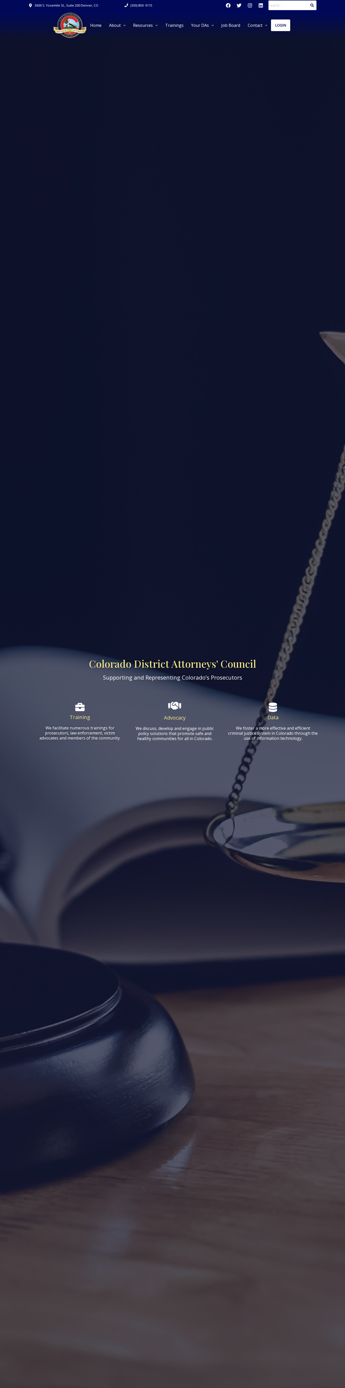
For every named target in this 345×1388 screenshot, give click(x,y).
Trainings (174, 25)
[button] (117, 25)
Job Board (230, 25)
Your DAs (200, 25)
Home (96, 25)
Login (280, 25)
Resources (143, 25)
